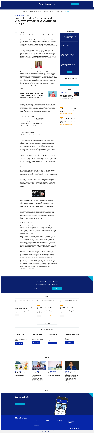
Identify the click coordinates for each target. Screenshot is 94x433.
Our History (36, 420)
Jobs (62, 11)
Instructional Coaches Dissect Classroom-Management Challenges (68, 66)
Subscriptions (59, 418)
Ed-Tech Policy (64, 44)
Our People (36, 422)
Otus (72, 315)
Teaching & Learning (43, 11)
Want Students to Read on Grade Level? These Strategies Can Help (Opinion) (32, 94)
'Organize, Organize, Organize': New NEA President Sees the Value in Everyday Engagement (71, 374)
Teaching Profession (19, 15)
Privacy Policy (52, 430)
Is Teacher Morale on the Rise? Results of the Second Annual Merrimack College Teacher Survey (68, 120)
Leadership (25, 11)
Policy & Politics (33, 11)
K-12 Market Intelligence (72, 424)
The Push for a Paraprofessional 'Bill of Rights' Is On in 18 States (54, 374)
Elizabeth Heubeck (35, 383)
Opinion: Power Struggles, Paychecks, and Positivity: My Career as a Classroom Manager (39, 138)
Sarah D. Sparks (62, 98)
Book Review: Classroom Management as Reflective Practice (31, 134)
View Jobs (18, 343)
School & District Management (69, 305)
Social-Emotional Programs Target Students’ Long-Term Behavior (31, 123)
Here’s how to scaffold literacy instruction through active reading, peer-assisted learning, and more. (31, 98)
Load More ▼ (47, 390)
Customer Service (48, 422)
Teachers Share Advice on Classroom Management (29, 130)
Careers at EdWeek (37, 425)
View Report (69, 72)
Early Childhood (18, 305)
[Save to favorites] (16, 34)
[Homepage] (47, 4)
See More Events (47, 323)
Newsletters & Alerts (60, 420)
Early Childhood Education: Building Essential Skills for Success (23, 308)
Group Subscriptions (60, 422)
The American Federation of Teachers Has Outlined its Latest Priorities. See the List (66, 95)
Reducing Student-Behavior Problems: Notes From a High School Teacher (68, 56)
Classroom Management (30, 268)
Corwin (50, 315)
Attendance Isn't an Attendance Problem (44, 308)
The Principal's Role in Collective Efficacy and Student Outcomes (67, 308)
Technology (52, 11)
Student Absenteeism (45, 305)
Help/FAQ (47, 420)
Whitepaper (74, 107)
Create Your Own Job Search (46, 351)
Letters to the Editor (49, 418)
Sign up (57, 288)
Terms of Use (44, 431)
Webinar (50, 305)
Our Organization (37, 418)
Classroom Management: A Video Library (27, 132)
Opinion (57, 11)
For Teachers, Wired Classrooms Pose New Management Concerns (31, 125)
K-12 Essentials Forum (25, 305)
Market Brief (68, 11)
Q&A (74, 371)
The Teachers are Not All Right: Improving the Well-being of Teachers (68, 110)
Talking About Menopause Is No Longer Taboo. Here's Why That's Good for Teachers (38, 374)
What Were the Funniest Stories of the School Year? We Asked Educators (21, 374)
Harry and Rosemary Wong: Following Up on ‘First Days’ (30, 121)
